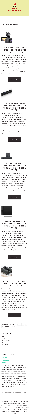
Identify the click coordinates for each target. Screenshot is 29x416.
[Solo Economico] (14, 12)
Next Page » (10, 326)
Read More (14, 79)
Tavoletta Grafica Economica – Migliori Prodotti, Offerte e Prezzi (14, 224)
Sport (3, 342)
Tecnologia (4, 344)
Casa (2, 336)
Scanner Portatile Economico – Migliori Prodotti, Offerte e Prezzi (14, 106)
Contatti (4, 357)
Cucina (3, 338)
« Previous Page (8, 324)
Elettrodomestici (6, 340)
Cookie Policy (5, 360)
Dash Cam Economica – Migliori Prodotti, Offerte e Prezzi (14, 50)
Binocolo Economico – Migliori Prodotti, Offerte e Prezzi (14, 283)
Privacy (3, 362)
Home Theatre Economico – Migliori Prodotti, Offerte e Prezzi (14, 166)
